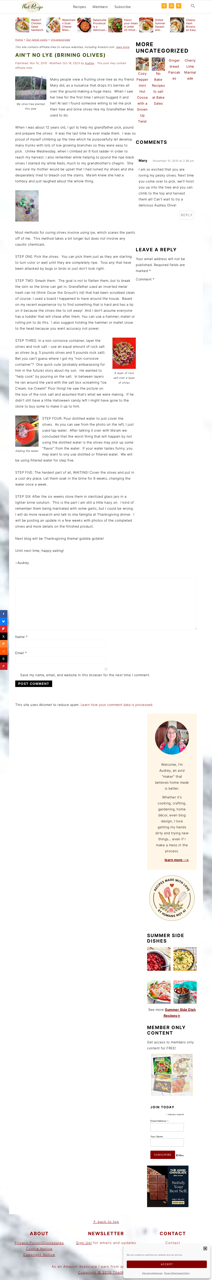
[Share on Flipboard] (3, 629)
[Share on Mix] (3, 643)
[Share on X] (3, 636)
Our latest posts (37, 39)
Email (21, 653)
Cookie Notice (39, 1249)
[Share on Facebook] (3, 614)
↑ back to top (106, 1222)
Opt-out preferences (152, 1273)
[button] (205, 1248)
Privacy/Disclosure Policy (177, 1273)
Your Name (156, 1136)
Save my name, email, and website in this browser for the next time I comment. (85, 675)
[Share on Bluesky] (3, 621)
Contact (172, 1243)
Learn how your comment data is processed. (117, 705)
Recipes (79, 7)
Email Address (159, 1121)
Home (19, 39)
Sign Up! (84, 1243)
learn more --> (177, 860)
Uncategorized (60, 39)
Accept (167, 1264)
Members (100, 7)
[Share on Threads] (3, 658)
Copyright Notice (39, 1255)
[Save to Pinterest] (3, 666)
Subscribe (122, 7)
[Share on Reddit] (3, 651)
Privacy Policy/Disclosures (39, 1243)
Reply (187, 215)
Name (21, 637)
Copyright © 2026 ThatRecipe (106, 1273)
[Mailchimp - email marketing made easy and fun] (180, 1157)
